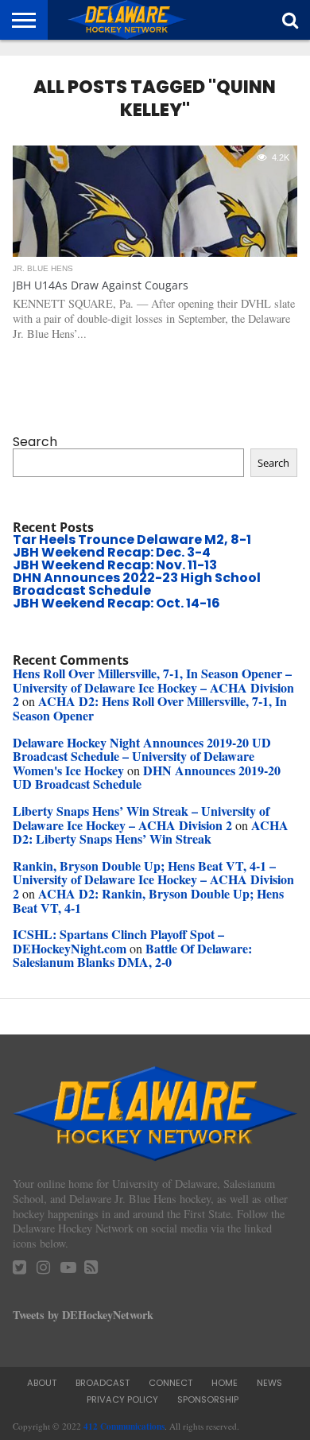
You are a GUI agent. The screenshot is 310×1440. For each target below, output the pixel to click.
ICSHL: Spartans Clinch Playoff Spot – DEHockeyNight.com (118, 941)
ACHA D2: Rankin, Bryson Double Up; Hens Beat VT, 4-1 (148, 900)
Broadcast (103, 1382)
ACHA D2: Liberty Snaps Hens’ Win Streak (151, 832)
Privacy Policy (122, 1399)
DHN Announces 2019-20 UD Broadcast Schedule (147, 777)
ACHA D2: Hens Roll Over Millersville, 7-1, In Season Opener (150, 708)
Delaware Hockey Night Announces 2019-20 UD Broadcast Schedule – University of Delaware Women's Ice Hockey (142, 756)
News (269, 1382)
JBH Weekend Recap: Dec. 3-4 (112, 552)
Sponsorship (207, 1399)
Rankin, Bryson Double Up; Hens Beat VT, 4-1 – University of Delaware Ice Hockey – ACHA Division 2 (153, 879)
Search (35, 442)
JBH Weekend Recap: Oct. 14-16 (116, 603)
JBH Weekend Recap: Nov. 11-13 (115, 565)
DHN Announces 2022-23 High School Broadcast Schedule (137, 584)
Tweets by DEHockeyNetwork (83, 1314)
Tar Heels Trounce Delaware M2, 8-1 (132, 539)
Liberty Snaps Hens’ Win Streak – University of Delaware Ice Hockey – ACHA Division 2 (141, 818)
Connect (170, 1382)
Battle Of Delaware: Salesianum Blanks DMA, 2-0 (132, 955)
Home (224, 1382)
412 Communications (124, 1426)
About (41, 1382)
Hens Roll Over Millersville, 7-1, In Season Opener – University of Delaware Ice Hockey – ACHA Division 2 (153, 687)
